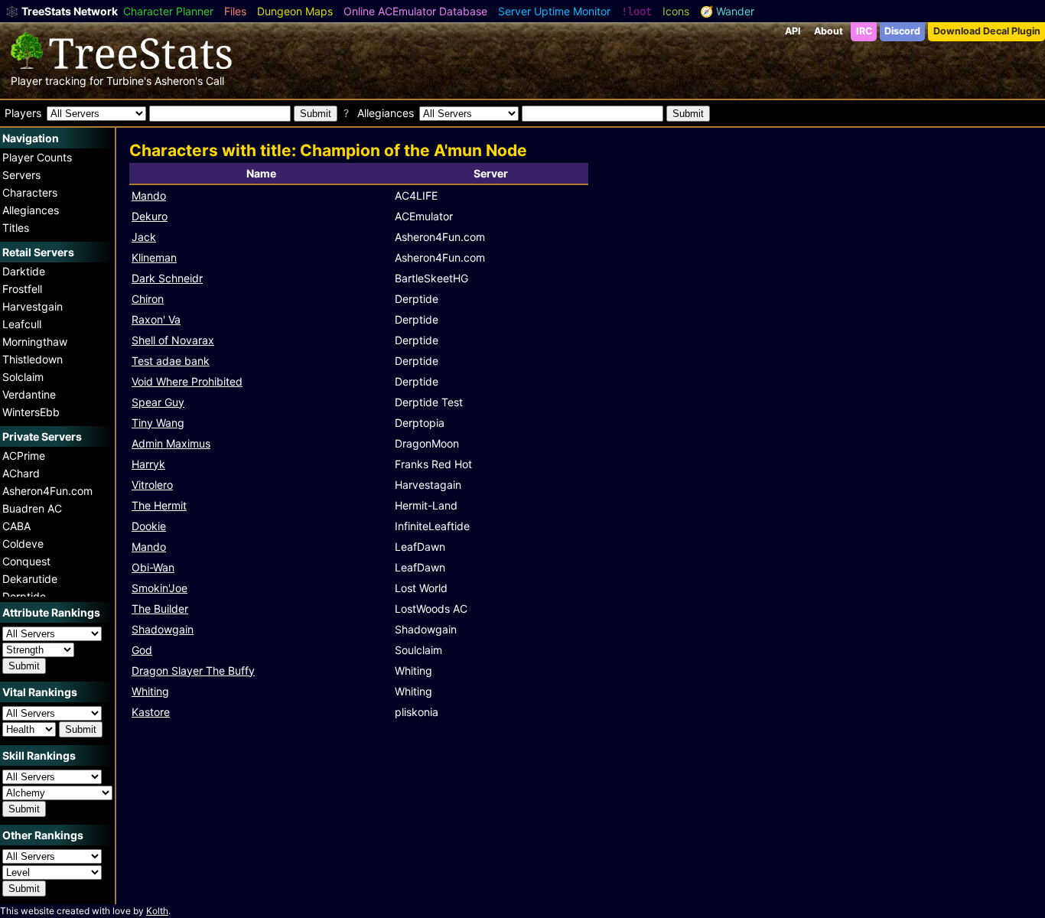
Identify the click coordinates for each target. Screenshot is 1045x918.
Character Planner (168, 11)
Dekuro (150, 216)
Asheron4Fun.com (47, 490)
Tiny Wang (158, 422)
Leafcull (21, 323)
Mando (149, 195)
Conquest (26, 561)
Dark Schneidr (167, 278)
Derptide (24, 596)
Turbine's (128, 80)
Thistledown (32, 359)
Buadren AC (32, 508)
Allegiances (30, 209)
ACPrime (23, 455)
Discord (902, 31)
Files (235, 11)
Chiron (148, 298)
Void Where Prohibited (187, 381)
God (142, 649)
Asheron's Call (189, 80)
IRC (864, 31)
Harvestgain (32, 306)
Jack (144, 236)
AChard (21, 473)
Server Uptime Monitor (554, 11)
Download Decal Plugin (986, 31)
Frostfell (22, 288)
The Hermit (159, 505)
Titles (15, 227)
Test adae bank (171, 360)
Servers (21, 174)
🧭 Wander (727, 11)
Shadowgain (163, 629)
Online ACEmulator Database (415, 11)
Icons (675, 11)
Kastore (151, 711)
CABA (16, 525)
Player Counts (37, 157)
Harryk (148, 463)
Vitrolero (152, 484)
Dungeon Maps (295, 11)
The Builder (160, 608)
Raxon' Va (156, 319)
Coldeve (23, 543)
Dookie (149, 525)
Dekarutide (29, 578)
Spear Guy (158, 402)
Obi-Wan (153, 567)
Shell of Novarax (173, 340)
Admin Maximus (171, 443)
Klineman (154, 257)
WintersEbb (31, 411)
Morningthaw (34, 341)
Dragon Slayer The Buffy (193, 670)
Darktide (23, 271)
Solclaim (23, 376)
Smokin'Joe (159, 587)
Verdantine (29, 394)
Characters (29, 192)
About (828, 31)
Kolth (157, 910)
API (793, 31)
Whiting (150, 691)
